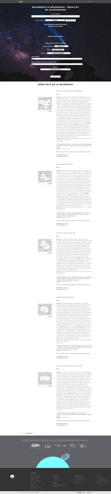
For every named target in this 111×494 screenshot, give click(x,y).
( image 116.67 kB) (64, 223)
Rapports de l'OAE (34, 485)
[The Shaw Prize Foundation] (82, 446)
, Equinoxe (87, 212)
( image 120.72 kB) (64, 154)
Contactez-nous (78, 475)
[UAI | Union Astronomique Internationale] (46, 446)
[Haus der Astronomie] (34, 446)
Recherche (54, 1)
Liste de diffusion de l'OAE (80, 479)
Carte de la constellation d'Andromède (69, 91)
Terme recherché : (55, 14)
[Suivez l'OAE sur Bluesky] (90, 1)
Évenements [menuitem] (47, 1)
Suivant (27, 433)
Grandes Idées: (35, 56)
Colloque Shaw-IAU (56, 478)
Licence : (55, 67)
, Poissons (86, 214)
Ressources (40, 1)
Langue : (49, 49)
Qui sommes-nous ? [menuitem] (79, 1)
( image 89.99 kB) (64, 423)
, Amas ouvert (76, 280)
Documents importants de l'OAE (103, 483)
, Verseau (73, 216)
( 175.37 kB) (65, 425)
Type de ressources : (48, 46)
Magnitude (70, 413)
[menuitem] (39, 1)
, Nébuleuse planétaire (73, 145)
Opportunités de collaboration (80, 477)
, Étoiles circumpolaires (71, 278)
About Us (99, 475)
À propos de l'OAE (100, 477)
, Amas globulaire (78, 347)
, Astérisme (75, 348)
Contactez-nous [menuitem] (69, 1)
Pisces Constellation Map (64, 164)
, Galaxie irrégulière (72, 414)
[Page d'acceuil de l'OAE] (21, 1)
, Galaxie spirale (65, 348)
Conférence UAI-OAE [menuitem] (57, 477)
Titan (37, 492)
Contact (77, 482)
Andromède (68, 144)
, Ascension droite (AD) (84, 145)
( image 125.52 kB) (64, 287)
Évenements (55, 475)
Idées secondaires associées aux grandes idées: (44, 62)
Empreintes (89, 492)
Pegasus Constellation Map (65, 297)
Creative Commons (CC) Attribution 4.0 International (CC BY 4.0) (74, 151)
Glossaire (32, 484)
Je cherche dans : (39, 20)
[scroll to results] (55, 29)
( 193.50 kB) (65, 289)
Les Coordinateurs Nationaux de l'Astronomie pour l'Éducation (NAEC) (103, 481)
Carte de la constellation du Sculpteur (69, 366)
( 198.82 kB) (65, 156)
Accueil (33, 1)
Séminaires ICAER (56, 480)
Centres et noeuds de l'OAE (102, 479)
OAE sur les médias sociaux (80, 480)
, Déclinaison (65, 145)
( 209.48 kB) (65, 225)
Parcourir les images (34, 479)
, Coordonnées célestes (87, 345)
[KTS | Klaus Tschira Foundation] (58, 446)
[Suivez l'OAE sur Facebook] (88, 1)
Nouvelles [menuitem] (61, 1)
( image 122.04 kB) (64, 356)
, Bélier (83, 212)
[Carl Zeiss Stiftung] (71, 446)
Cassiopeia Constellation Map (66, 233)
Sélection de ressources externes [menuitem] (37, 489)
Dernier (31, 433)
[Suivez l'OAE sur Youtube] (92, 1)
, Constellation (69, 214)
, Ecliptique (81, 214)
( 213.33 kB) (65, 358)
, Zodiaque (68, 216)
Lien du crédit (59, 141)
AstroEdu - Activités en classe (36, 480)
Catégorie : (43, 53)
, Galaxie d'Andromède (76, 144)
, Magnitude (86, 144)
